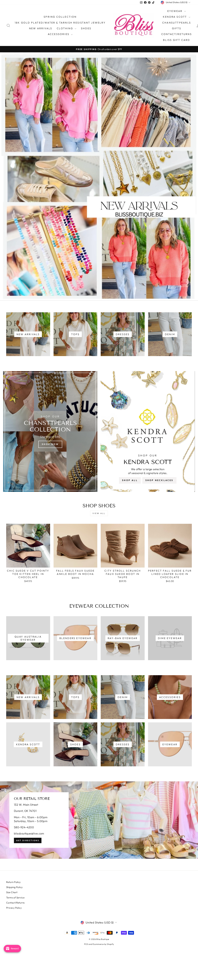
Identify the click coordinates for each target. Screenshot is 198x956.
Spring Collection (60, 16)
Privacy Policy (14, 907)
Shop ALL (130, 480)
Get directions (27, 840)
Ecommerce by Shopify (103, 944)
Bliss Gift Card (176, 39)
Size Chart (11, 892)
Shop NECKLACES (159, 480)
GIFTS (176, 28)
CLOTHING (65, 28)
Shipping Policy (14, 887)
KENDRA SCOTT (175, 16)
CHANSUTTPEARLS (176, 22)
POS (86, 944)
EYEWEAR (175, 11)
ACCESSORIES (59, 34)
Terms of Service (15, 897)
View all (99, 513)
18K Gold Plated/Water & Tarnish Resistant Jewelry (60, 22)
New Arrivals (40, 28)
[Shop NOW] (50, 431)
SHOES (86, 28)
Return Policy (13, 882)
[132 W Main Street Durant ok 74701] (99, 820)
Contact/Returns (176, 34)
